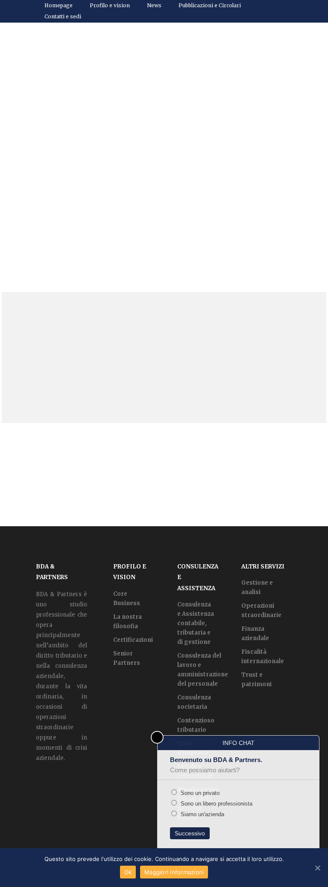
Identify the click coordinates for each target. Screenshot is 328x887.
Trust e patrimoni (256, 679)
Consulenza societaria (194, 702)
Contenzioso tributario (195, 725)
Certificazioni (133, 640)
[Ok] (317, 868)
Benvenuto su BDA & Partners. (216, 765)
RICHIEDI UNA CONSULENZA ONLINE (164, 474)
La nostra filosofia (127, 621)
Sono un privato (199, 793)
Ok (128, 872)
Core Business (126, 598)
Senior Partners (126, 658)
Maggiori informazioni (174, 872)
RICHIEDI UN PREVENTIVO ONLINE (254, 474)
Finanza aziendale (255, 633)
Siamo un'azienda (201, 814)
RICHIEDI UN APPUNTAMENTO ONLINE (74, 474)
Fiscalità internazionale (262, 656)
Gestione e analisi (257, 587)
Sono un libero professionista (215, 803)
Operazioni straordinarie (261, 610)
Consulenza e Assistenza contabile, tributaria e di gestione (195, 623)
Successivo (190, 833)
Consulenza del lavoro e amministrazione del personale (202, 669)
